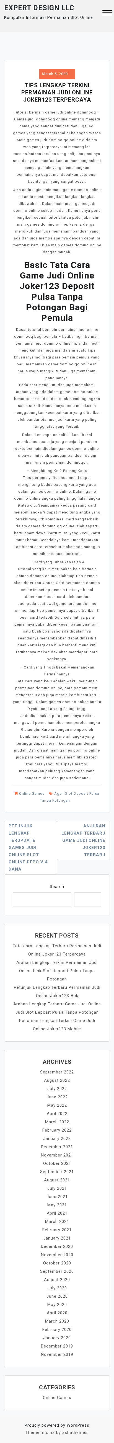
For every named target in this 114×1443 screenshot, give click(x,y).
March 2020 (57, 1321)
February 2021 (57, 1229)
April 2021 (57, 1213)
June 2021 (57, 1196)
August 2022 (57, 1080)
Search (57, 886)
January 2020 (57, 1337)
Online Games (32, 793)
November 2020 (57, 1254)
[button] (107, 13)
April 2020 (57, 1312)
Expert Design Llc (39, 8)
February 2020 (57, 1329)
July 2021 (57, 1188)
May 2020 (57, 1304)
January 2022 (57, 1138)
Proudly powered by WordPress (57, 1425)
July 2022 (57, 1088)
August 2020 (57, 1279)
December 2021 (57, 1146)
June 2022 (57, 1096)
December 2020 (57, 1246)
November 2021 (57, 1155)
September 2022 (57, 1072)
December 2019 (57, 1346)
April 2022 (57, 1113)
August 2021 (57, 1180)
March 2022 (57, 1121)
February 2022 (57, 1130)
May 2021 (57, 1204)
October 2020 (57, 1263)
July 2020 (57, 1287)
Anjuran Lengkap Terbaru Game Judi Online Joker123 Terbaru (83, 840)
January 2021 (57, 1238)
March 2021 (57, 1221)
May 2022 (57, 1105)
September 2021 (57, 1171)
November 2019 (57, 1354)
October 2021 (57, 1163)
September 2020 (57, 1271)
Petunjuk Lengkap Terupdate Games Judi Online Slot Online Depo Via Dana (28, 848)
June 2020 (57, 1296)
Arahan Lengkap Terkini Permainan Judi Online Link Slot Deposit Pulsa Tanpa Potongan (57, 971)
